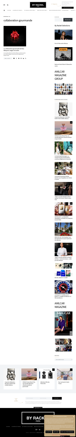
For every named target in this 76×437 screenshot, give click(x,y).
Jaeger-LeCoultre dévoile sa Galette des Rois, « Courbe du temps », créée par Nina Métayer (63, 259)
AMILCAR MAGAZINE (68, 7)
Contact (73, 10)
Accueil (9, 10)
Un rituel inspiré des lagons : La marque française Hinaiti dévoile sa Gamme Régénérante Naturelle (63, 157)
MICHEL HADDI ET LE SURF (61, 277)
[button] (73, 416)
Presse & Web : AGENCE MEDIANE (43, 432)
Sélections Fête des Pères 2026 (44, 382)
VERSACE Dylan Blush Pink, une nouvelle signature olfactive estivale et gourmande (63, 137)
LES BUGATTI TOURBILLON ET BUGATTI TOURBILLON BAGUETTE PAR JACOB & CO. (63, 296)
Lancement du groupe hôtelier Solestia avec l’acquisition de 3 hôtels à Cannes (63, 178)
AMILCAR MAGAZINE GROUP (60, 75)
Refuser (56, 431)
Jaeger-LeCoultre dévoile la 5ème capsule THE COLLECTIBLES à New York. (63, 198)
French (63, 436)
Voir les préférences (67, 431)
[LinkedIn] (7, 4)
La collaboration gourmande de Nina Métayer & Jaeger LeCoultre (14, 49)
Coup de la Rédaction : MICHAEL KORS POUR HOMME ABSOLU (62, 117)
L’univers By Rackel (17, 10)
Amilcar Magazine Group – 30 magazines (58, 10)
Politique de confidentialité (63, 434)
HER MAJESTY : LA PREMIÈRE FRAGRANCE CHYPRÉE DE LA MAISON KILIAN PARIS (63, 218)
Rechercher (68, 19)
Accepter (49, 431)
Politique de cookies (55, 434)
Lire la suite (7, 58)
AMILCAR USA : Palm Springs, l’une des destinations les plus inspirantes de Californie (63, 238)
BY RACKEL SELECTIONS (29, 10)
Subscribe (56, 398)
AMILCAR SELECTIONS (42, 10)
